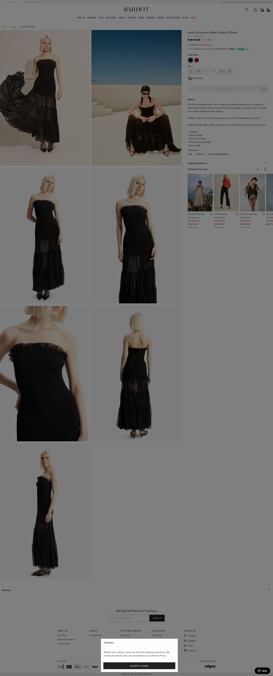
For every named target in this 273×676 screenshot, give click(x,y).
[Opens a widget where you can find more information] (262, 671)
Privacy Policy (159, 655)
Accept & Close (139, 665)
